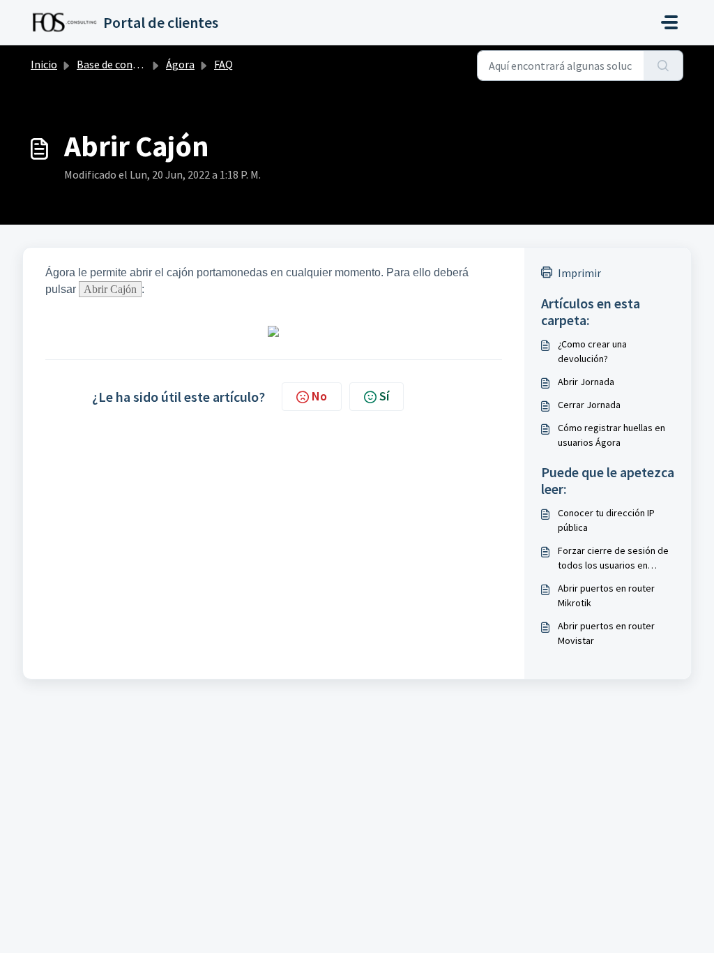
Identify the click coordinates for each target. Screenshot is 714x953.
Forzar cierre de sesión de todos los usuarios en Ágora (613, 558)
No (319, 396)
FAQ (223, 64)
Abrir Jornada (586, 381)
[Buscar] (663, 65)
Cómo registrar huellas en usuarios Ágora (611, 435)
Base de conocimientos (132, 64)
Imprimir (579, 273)
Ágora (180, 64)
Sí (384, 396)
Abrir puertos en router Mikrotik (606, 595)
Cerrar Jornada (589, 404)
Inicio (44, 64)
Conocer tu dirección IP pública (606, 520)
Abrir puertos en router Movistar (606, 633)
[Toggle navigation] (669, 22)
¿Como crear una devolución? (592, 351)
